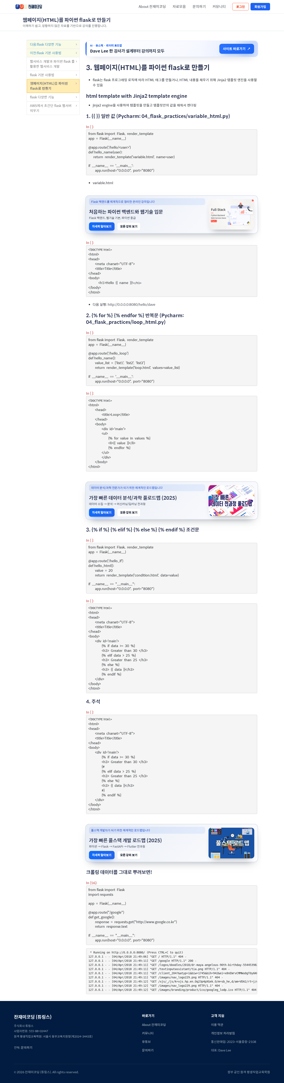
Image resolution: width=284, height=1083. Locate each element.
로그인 (240, 6)
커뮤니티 (219, 6)
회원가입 (260, 6)
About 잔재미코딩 (152, 6)
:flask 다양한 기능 (45, 44)
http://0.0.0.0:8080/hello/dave (131, 304)
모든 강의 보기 (128, 226)
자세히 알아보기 (101, 226)
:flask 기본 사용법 (45, 52)
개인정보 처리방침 (223, 1033)
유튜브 (146, 1041)
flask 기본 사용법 (42, 74)
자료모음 (179, 6)
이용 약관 (217, 1024)
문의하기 (199, 6)
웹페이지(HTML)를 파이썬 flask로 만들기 (49, 86)
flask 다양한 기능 (42, 97)
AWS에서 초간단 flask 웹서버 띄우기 (51, 108)
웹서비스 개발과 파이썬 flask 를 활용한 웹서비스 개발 (52, 64)
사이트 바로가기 (237, 48)
